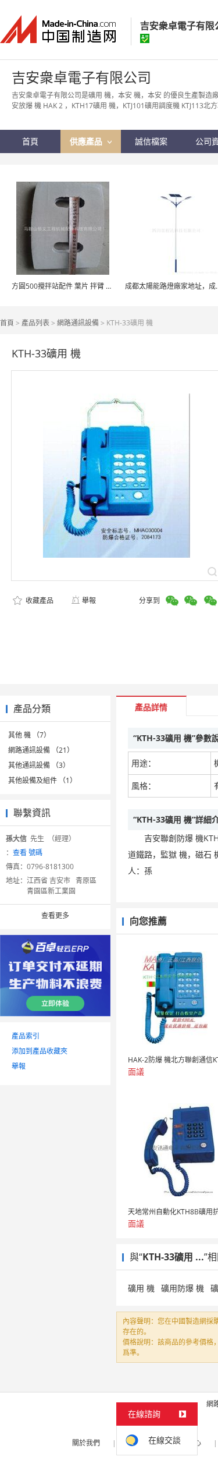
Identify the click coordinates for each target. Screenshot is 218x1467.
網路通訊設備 (78, 323)
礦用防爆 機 (182, 1288)
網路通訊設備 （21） (41, 750)
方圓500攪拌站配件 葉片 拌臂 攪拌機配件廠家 (83, 286)
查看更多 (55, 915)
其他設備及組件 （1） (42, 780)
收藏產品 (38, 600)
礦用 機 (141, 1288)
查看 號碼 (27, 852)
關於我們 (86, 1443)
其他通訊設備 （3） (39, 765)
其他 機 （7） (29, 735)
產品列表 (35, 323)
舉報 (89, 600)
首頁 (7, 323)
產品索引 (26, 1036)
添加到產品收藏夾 (39, 1051)
